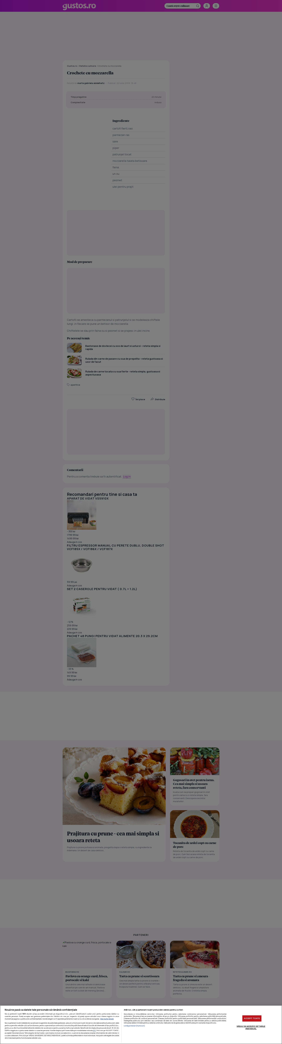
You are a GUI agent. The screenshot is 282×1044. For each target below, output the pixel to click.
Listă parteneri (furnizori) (134, 1026)
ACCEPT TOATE (252, 1018)
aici (94, 1030)
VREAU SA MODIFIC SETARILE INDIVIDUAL (251, 1027)
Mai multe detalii (107, 1019)
